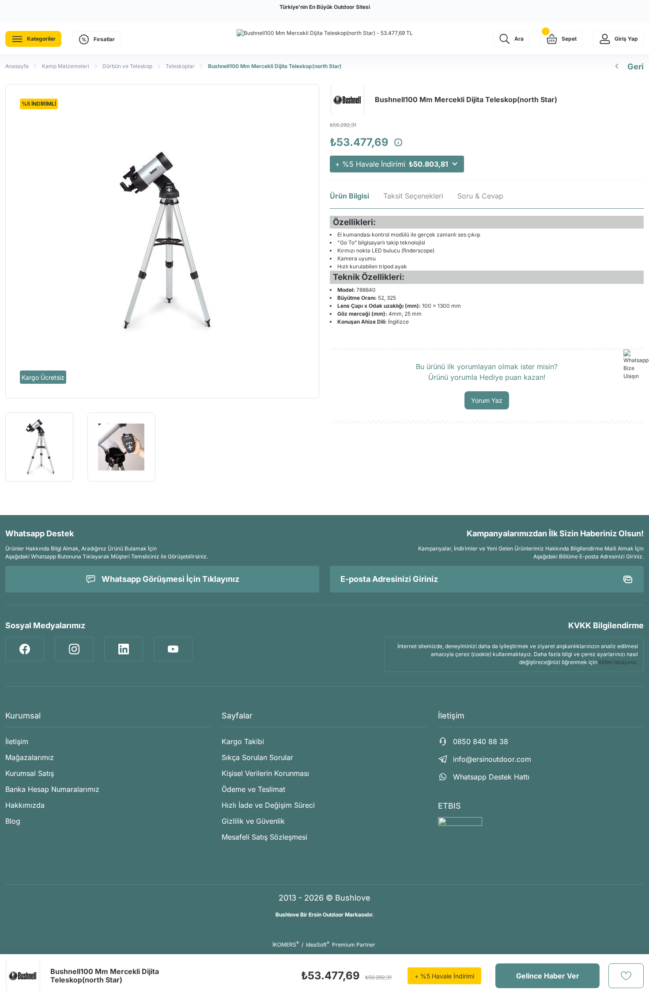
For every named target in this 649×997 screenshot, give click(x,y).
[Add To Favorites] (626, 975)
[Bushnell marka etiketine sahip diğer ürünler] (23, 976)
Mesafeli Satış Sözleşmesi (264, 837)
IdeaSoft (317, 944)
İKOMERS (285, 944)
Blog (12, 821)
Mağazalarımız (29, 757)
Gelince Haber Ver (547, 975)
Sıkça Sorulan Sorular (257, 757)
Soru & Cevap (480, 195)
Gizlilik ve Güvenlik (253, 821)
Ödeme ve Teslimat (253, 789)
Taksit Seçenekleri (413, 195)
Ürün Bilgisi (349, 195)
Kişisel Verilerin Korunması (265, 773)
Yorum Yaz (486, 400)
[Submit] (628, 579)
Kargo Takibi (243, 741)
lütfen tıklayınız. (618, 662)
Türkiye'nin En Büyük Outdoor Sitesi (324, 7)
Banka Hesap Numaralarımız (52, 789)
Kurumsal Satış (29, 773)
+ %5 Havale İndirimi (391, 164)
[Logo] (325, 33)
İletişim (16, 741)
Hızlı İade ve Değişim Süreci (268, 805)
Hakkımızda (25, 805)
